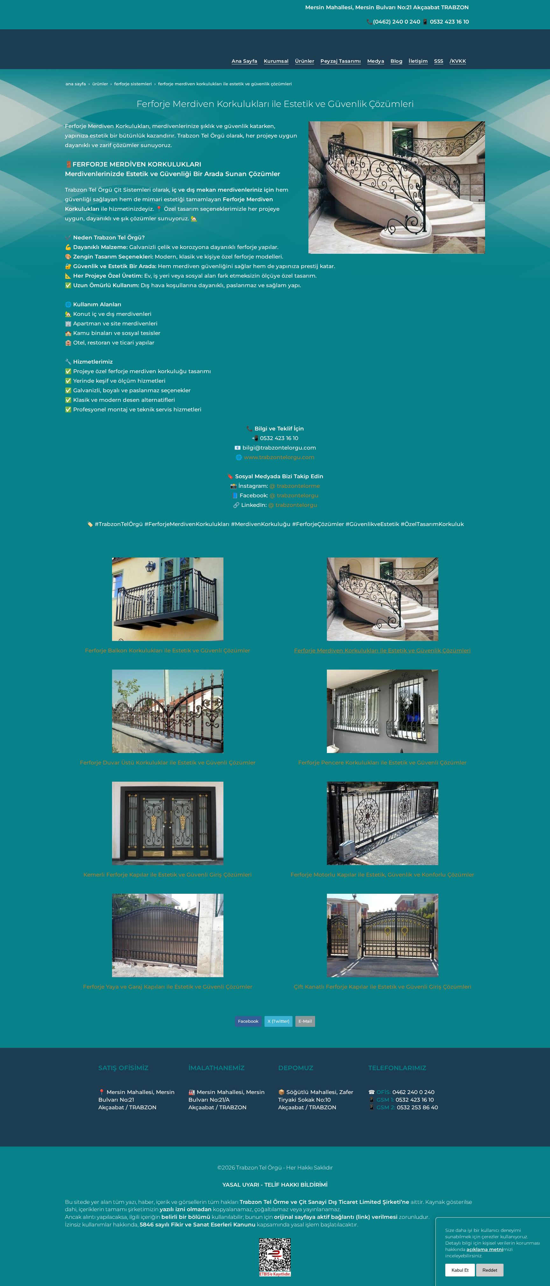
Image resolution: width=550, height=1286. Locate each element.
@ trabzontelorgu (294, 495)
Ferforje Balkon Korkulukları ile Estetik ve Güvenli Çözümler (167, 650)
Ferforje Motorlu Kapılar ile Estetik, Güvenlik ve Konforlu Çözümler (382, 874)
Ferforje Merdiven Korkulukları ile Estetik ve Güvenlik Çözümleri (382, 650)
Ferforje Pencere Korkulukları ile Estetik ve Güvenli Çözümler (382, 762)
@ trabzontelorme (295, 486)
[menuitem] (244, 61)
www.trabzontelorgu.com (279, 457)
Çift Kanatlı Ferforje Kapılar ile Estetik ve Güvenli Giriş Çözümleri (382, 987)
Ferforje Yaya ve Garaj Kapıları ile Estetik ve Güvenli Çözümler (167, 987)
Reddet (490, 1270)
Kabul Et (460, 1270)
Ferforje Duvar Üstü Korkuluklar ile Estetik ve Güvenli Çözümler (168, 762)
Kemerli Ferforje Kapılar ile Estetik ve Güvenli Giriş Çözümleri (167, 874)
